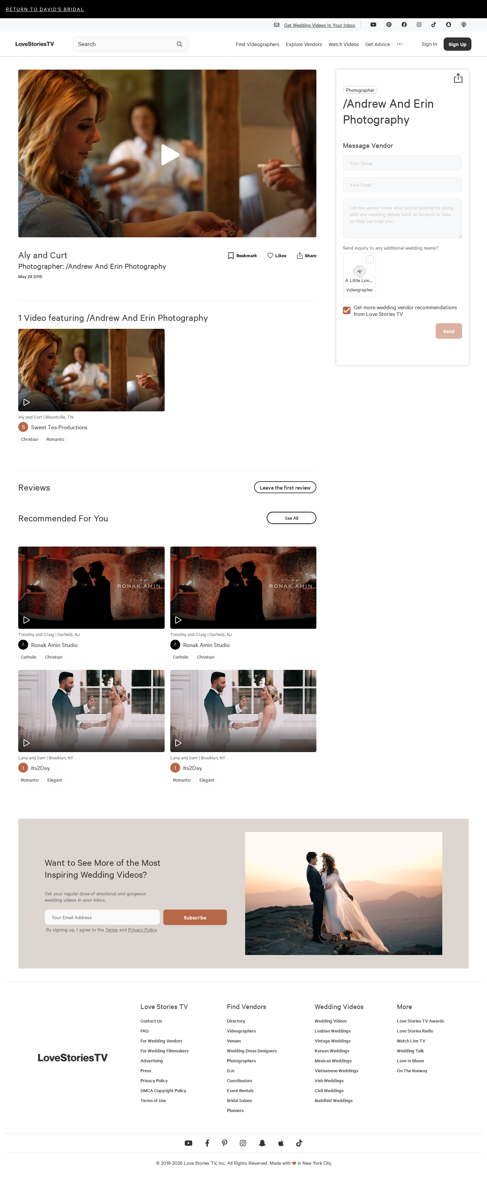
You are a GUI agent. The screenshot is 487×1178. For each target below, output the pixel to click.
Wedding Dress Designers (252, 1050)
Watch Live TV (411, 1040)
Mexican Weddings (333, 1060)
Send (449, 330)
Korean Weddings (332, 1050)
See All (291, 518)
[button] (167, 153)
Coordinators (239, 1080)
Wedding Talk (410, 1050)
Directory (236, 1021)
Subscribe (195, 917)
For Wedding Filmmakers (164, 1050)
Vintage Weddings (333, 1040)
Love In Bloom (410, 1060)
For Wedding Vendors (161, 1040)
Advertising (151, 1060)
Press (145, 1070)
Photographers (241, 1060)
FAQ (144, 1031)
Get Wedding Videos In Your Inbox (319, 25)
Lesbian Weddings (333, 1031)
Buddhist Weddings (333, 1100)
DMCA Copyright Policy (163, 1090)
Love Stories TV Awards (420, 1021)
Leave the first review (285, 487)
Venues (234, 1040)
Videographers (241, 1031)
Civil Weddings (329, 1090)
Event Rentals (240, 1090)
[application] (167, 153)
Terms (111, 929)
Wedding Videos (331, 1021)
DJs (230, 1070)
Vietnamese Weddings (336, 1070)
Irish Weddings (329, 1080)
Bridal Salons (239, 1100)
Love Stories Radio (415, 1031)
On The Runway (412, 1070)
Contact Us (151, 1021)
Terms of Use (153, 1100)
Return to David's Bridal (45, 9)
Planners (235, 1110)
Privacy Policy (142, 929)
